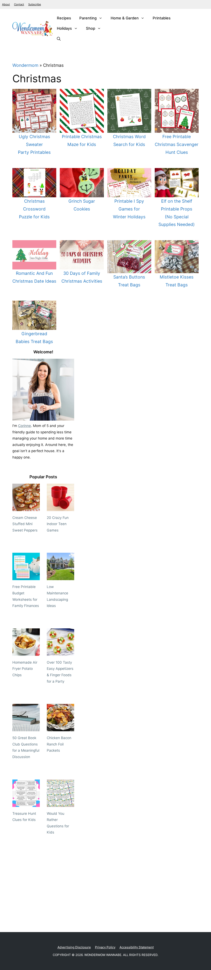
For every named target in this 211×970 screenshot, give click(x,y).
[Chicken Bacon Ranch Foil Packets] (60, 728)
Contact (19, 4)
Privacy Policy (105, 947)
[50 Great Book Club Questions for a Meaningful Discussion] (26, 728)
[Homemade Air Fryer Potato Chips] (26, 652)
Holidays (64, 28)
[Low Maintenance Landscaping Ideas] (60, 577)
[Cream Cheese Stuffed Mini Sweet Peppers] (26, 508)
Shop (90, 28)
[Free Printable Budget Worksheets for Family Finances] (26, 577)
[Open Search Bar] (59, 39)
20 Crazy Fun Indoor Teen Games (58, 524)
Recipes (64, 18)
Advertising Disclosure (74, 947)
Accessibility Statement (137, 947)
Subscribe (34, 4)
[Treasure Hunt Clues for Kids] (26, 804)
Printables (162, 18)
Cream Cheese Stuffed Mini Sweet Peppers (25, 524)
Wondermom (25, 65)
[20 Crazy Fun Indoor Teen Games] (60, 508)
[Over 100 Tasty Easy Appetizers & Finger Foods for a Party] (60, 652)
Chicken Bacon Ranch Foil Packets (59, 744)
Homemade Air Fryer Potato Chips (24, 668)
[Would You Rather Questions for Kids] (60, 804)
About (6, 4)
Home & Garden (125, 18)
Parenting (88, 18)
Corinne (24, 426)
